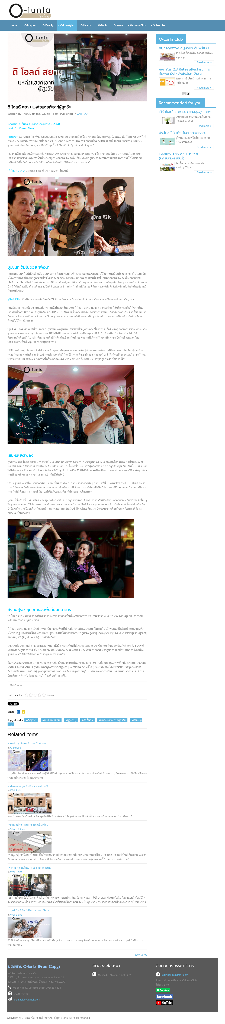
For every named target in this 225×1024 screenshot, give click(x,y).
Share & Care (18, 829)
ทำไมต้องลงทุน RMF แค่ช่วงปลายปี (28, 786)
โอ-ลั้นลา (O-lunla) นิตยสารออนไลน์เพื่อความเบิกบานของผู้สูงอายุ (30, 11)
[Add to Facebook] (18, 712)
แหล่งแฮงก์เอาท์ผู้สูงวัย (113, 720)
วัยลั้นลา (88, 720)
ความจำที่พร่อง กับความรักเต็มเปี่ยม (28, 824)
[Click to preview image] (78, 67)
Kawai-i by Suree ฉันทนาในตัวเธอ (27, 743)
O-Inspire (15, 747)
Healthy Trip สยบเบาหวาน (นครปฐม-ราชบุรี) (179, 156)
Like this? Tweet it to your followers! (23, 712)
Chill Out (82, 114)
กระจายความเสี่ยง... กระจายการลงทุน (29, 867)
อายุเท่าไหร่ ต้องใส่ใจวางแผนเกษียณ (28, 910)
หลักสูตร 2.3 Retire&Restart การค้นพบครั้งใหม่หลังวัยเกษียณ (184, 71)
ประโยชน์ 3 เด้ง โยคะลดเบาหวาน (182, 133)
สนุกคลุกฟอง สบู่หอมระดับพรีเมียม (184, 48)
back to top (140, 954)
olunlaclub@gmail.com (27, 999)
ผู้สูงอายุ (71, 720)
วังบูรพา (32, 720)
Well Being (16, 790)
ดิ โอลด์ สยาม (52, 720)
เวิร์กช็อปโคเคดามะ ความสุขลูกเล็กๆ (185, 112)
